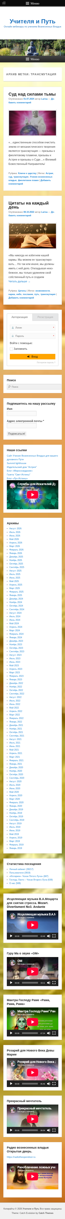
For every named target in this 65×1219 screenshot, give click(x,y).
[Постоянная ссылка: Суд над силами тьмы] (32, 138)
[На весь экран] (54, 936)
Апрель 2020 (15, 795)
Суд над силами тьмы (32, 94)
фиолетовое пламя (28, 180)
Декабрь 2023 (16, 641)
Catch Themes (46, 1213)
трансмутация (21, 177)
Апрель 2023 (15, 669)
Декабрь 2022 (16, 683)
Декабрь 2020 (16, 767)
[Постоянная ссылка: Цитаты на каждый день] (32, 251)
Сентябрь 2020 (16, 778)
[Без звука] (48, 936)
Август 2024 (15, 613)
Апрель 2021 (15, 753)
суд (10, 177)
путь (36, 294)
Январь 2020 (15, 806)
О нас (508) (15, 883)
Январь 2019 (15, 848)
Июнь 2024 (14, 620)
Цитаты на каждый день (28, 205)
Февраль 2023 (16, 676)
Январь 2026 (15, 553)
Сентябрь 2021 (16, 735)
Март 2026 (14, 546)
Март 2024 (14, 630)
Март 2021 (14, 757)
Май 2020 (14, 792)
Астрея (49, 173)
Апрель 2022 (15, 711)
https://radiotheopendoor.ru (21, 1157)
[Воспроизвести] (11, 936)
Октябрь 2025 (16, 563)
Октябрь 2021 (16, 732)
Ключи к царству (27, 173)
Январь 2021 (15, 764)
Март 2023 (14, 672)
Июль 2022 (14, 700)
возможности (43, 290)
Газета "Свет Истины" (18, 474)
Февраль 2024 (16, 634)
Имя (9, 408)
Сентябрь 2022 (16, 693)
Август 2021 (15, 739)
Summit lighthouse (16, 463)
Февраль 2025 (16, 591)
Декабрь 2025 (16, 556)
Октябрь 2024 (16, 605)
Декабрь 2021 (16, 725)
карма (11, 294)
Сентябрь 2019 (16, 820)
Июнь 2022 (14, 704)
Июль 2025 (14, 574)
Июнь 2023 (14, 662)
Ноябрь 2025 (15, 560)
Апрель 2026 (15, 542)
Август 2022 (15, 697)
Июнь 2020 (14, 788)
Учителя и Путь (33, 21)
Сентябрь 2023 (16, 651)
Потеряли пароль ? (46, 362)
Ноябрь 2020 (15, 771)
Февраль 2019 (16, 844)
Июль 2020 (14, 785)
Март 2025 (14, 588)
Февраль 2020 (16, 802)
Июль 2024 (14, 616)
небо (19, 294)
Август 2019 (15, 823)
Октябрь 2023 (16, 648)
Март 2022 (14, 714)
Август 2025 (15, 570)
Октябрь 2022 (16, 690)
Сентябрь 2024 (16, 609)
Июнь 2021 (14, 746)
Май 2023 (14, 665)
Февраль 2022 (16, 718)
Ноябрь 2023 (15, 644)
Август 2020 (15, 781)
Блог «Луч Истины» (17, 478)
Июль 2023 (14, 658)
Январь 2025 (15, 595)
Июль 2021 (14, 742)
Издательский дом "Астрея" (22, 467)
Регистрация (45, 317)
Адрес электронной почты (25, 421)
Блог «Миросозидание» (20, 470)
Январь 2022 (15, 721)
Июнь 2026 (14, 535)
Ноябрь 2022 (15, 686)
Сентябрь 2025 (16, 567)
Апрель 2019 (15, 837)
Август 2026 (15, 528)
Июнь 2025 (14, 577)
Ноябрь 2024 (15, 602)
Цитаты (22, 290)
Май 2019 (14, 834)
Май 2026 (14, 539)
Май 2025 (14, 581)
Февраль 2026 (16, 549)
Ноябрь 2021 (15, 728)
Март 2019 (14, 841)
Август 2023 (15, 655)
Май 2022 (14, 707)
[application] (32, 925)
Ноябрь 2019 (15, 813)
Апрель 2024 (15, 627)
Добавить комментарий (21, 297)
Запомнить (20, 348)
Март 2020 (14, 799)
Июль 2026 (14, 532)
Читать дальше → (19, 281)
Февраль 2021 (16, 760)
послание (28, 294)
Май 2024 (14, 623)
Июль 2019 (14, 827)
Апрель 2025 (15, 584)
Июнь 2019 (14, 830)
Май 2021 (14, 749)
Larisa (44, 99)
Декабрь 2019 (16, 809)
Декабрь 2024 (16, 598)
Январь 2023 (15, 679)
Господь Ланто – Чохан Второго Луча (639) (31, 879)
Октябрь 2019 (16, 816)
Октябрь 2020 (16, 774)
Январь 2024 (15, 637)
